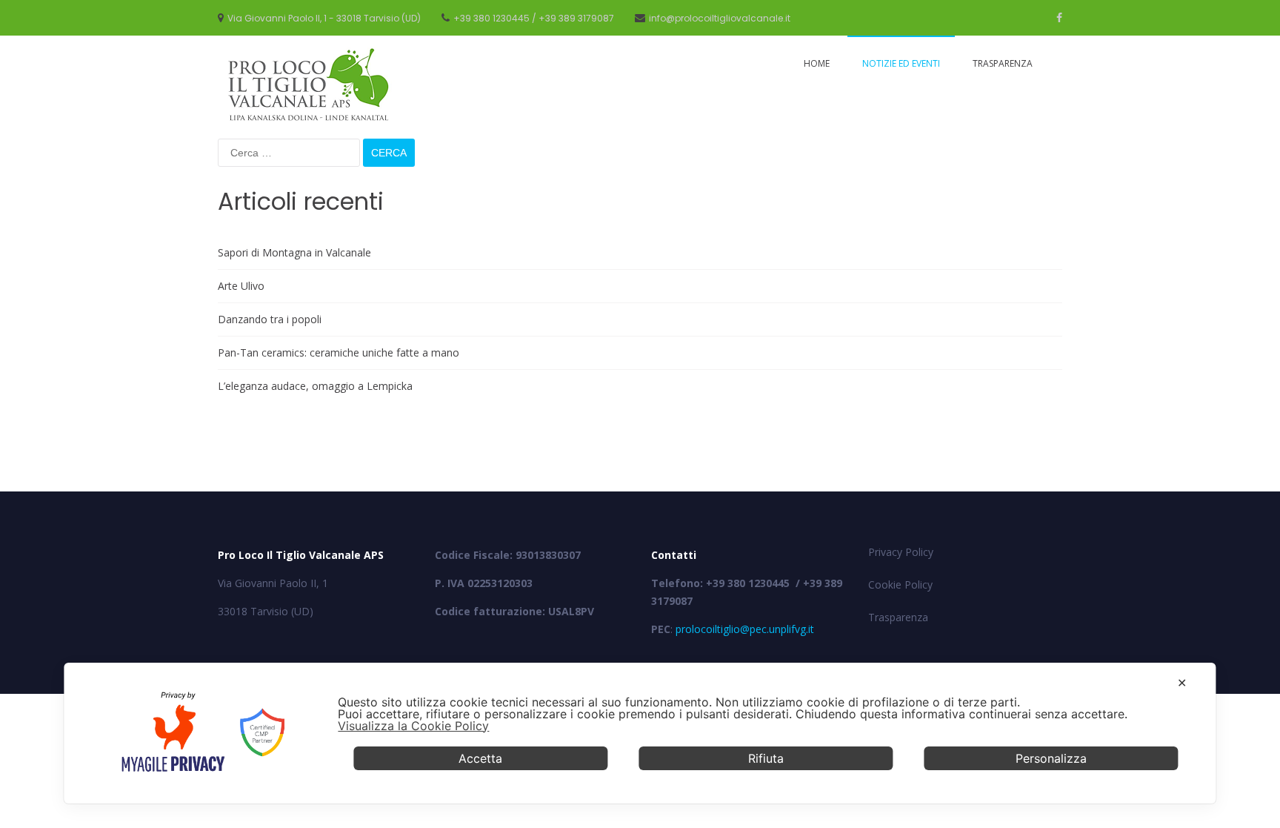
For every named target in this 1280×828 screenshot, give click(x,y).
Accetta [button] (480, 758)
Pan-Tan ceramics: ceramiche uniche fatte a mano (338, 352)
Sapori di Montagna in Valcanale (294, 252)
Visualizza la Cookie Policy (413, 726)
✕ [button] (1182, 682)
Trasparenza (1003, 63)
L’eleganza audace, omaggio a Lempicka (315, 386)
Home (817, 63)
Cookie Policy (900, 584)
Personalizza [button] (1051, 758)
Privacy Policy (900, 552)
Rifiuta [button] (766, 758)
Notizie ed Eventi (901, 63)
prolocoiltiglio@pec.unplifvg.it (745, 629)
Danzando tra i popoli (269, 319)
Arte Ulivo (241, 286)
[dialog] (640, 733)
